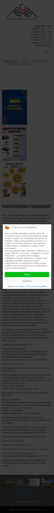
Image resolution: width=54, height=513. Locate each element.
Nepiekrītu (27, 281)
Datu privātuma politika (36, 286)
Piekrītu (27, 274)
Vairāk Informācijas (16, 286)
